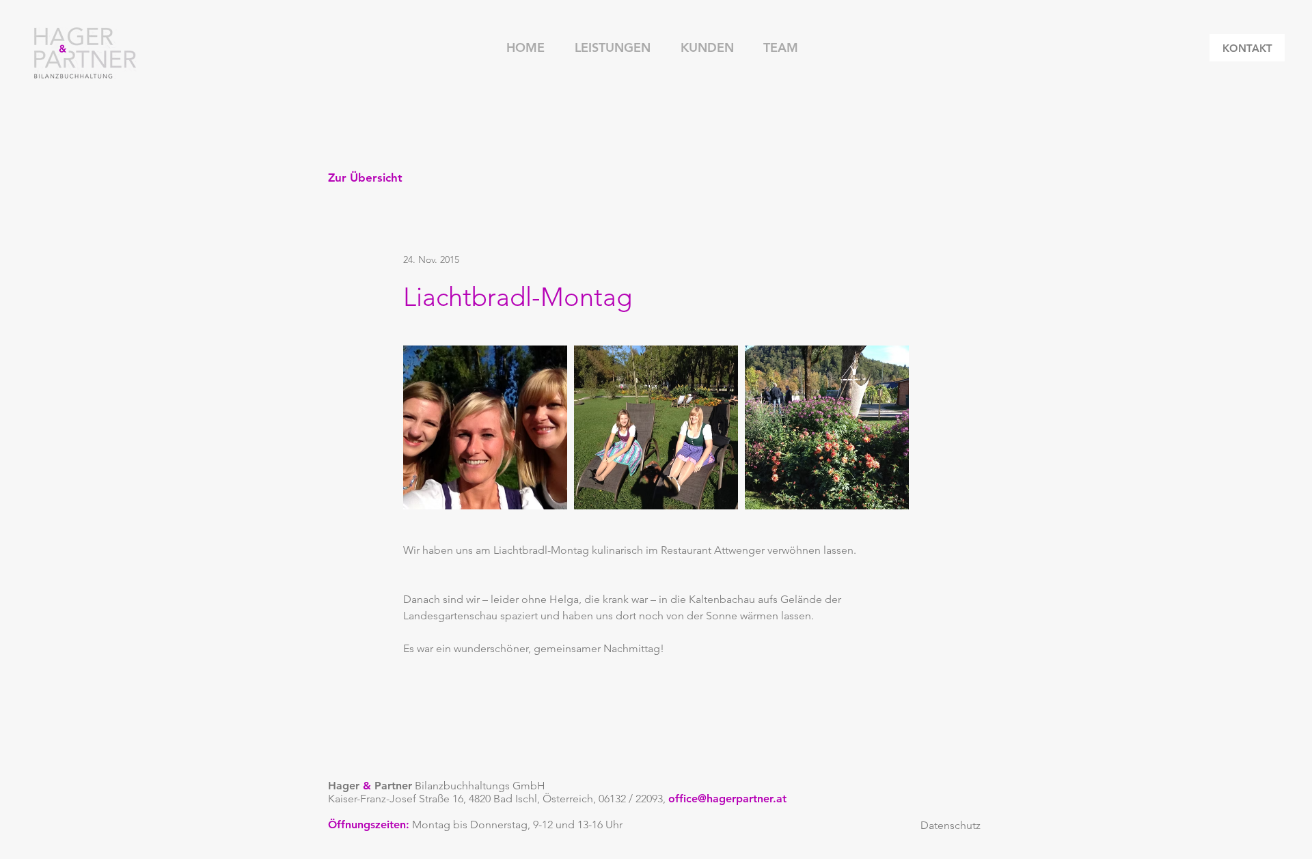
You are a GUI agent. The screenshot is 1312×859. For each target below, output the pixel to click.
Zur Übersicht (365, 177)
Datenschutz (950, 825)
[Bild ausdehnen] (485, 427)
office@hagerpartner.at (727, 798)
